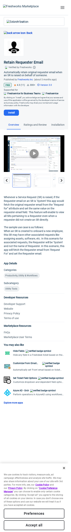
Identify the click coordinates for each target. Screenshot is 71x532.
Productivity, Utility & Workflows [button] (21, 275)
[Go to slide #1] (21, 180)
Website (8, 308)
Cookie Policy (42, 484)
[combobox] (34, 21)
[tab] (13, 125)
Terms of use (11, 318)
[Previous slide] (7, 180)
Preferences (34, 513)
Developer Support (14, 304)
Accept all (34, 525)
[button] (34, 353)
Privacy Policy (12, 313)
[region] (34, 497)
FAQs (7, 332)
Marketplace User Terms (18, 337)
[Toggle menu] (62, 7)
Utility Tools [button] (11, 288)
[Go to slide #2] (42, 180)
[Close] (64, 468)
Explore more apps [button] (13, 402)
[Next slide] (61, 180)
